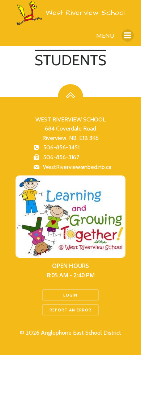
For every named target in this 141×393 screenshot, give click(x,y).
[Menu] (127, 35)
